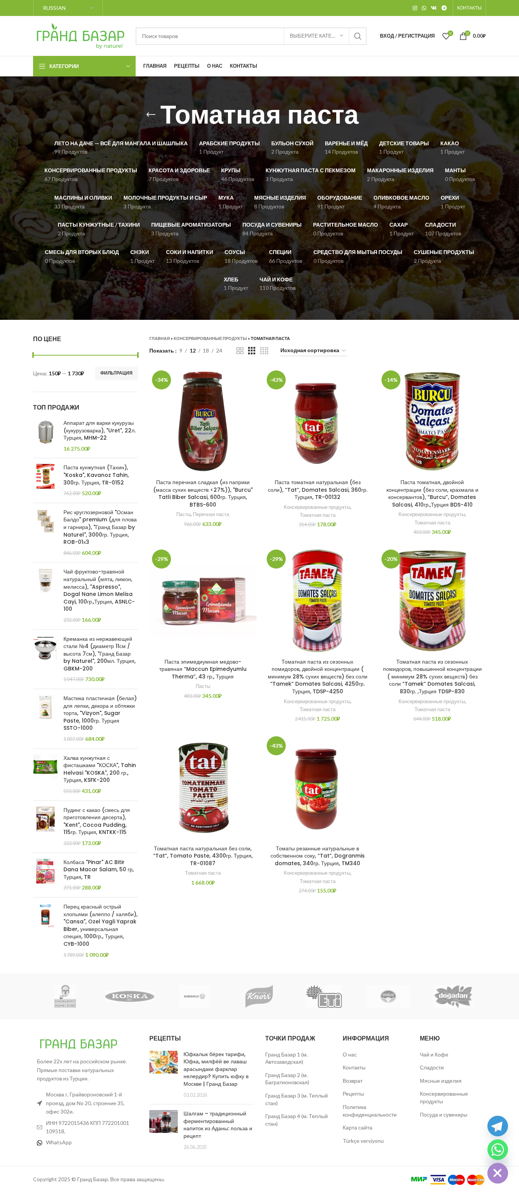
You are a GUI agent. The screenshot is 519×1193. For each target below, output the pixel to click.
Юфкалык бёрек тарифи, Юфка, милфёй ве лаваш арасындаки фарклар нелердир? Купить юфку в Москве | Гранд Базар (216, 1069)
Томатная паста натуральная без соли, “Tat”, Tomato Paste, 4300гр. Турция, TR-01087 (203, 856)
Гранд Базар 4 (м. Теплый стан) (296, 1120)
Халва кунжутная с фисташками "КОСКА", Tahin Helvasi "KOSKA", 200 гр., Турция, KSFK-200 (99, 769)
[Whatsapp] (497, 1149)
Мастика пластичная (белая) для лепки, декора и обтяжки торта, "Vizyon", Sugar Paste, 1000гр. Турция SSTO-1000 (100, 713)
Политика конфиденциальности (370, 1111)
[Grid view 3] (251, 351)
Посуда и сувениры (443, 1114)
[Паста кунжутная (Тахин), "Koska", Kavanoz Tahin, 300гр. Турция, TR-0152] (45, 480)
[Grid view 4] (264, 351)
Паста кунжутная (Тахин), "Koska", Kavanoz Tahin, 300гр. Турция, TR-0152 (96, 475)
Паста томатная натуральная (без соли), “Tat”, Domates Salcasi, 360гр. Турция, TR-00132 (317, 489)
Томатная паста (317, 515)
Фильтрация (116, 373)
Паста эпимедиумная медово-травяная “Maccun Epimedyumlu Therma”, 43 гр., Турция (203, 669)
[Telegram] (497, 1126)
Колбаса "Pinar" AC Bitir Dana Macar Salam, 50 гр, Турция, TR (98, 870)
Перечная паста (211, 514)
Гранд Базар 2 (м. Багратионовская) (287, 1079)
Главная (159, 338)
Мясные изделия (441, 1080)
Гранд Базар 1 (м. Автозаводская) (286, 1058)
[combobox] (251, 36)
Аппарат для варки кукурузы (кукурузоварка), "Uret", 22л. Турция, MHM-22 (99, 430)
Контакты (354, 1067)
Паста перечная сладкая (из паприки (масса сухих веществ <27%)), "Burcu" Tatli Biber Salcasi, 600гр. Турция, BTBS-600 (203, 493)
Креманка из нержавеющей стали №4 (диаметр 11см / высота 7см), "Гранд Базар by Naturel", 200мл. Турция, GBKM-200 (99, 653)
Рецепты (353, 1093)
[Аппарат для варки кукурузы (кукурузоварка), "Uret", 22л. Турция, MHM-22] (45, 435)
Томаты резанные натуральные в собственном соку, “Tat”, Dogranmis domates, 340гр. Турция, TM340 (318, 856)
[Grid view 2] (240, 351)
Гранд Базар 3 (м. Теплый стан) (296, 1099)
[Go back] (150, 114)
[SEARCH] (358, 36)
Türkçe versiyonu (363, 1140)
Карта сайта (357, 1127)
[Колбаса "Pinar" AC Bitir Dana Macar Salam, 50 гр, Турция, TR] (45, 875)
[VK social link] (434, 8)
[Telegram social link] (444, 8)
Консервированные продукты (210, 338)
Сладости (432, 1067)
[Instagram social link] (414, 8)
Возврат (352, 1080)
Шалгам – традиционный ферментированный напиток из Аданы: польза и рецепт (218, 1125)
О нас (350, 1054)
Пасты (183, 514)
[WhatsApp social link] (424, 8)
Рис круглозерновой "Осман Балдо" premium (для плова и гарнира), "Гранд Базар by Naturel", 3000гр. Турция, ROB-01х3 (100, 527)
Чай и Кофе (434, 1054)
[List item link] (85, 1142)
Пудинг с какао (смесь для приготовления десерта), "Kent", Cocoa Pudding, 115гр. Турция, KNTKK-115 (96, 821)
